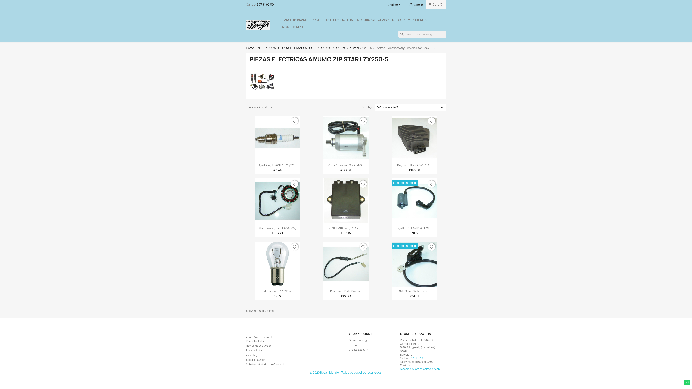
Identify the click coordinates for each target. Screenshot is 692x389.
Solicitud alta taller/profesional (265, 364)
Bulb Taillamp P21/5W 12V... (277, 291)
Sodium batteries (412, 20)
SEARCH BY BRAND (293, 20)
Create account (358, 349)
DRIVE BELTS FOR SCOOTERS (332, 20)
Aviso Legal (253, 355)
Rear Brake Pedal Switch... (346, 291)
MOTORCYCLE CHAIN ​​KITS (375, 20)
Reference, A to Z (410, 107)
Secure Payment (256, 359)
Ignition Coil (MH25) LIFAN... (414, 228)
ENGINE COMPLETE (294, 27)
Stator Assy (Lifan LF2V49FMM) (277, 228)
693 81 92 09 (265, 4)
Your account (360, 334)
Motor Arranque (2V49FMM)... (346, 165)
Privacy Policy (254, 350)
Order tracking (358, 340)
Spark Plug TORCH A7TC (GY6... (277, 165)
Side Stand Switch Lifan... (414, 291)
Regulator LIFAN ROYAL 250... (414, 165)
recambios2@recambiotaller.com (420, 369)
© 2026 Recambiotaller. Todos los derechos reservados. (346, 372)
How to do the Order (258, 345)
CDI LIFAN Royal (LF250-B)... (346, 228)
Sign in (353, 345)
